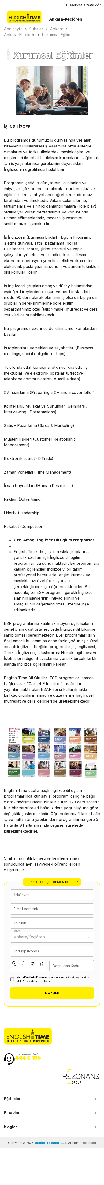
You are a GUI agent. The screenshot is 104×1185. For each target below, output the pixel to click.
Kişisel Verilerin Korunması (33, 977)
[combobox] (48, 937)
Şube (17, 930)
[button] (52, 1098)
